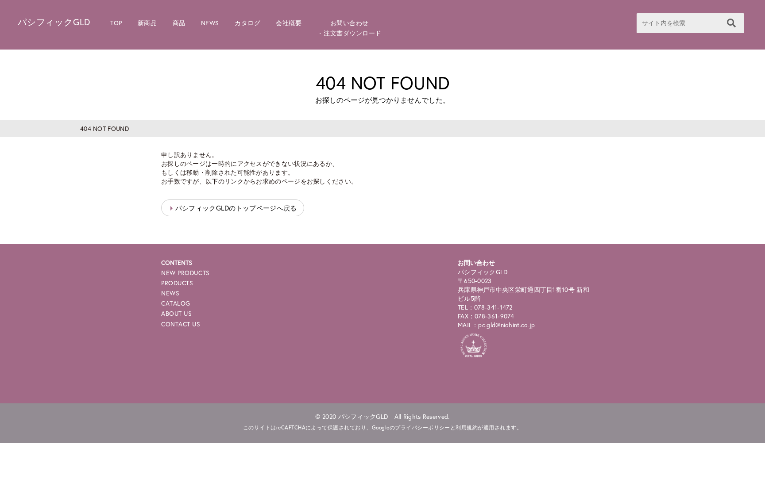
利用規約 (467, 427)
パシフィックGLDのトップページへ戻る (236, 207)
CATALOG (175, 303)
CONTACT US (181, 324)
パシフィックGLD (54, 22)
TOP (116, 23)
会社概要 (288, 23)
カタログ (247, 23)
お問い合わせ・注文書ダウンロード (349, 28)
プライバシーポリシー (422, 427)
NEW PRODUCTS (185, 272)
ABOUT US (176, 313)
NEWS (210, 23)
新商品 (147, 23)
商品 (179, 23)
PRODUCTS (177, 283)
